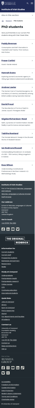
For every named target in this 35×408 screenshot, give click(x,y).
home (2, 21)
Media (3, 267)
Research (9, 21)
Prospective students (9, 258)
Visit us (3, 349)
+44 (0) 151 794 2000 (9, 340)
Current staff (6, 255)
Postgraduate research (10, 281)
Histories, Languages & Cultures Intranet (16, 194)
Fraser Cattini (8, 61)
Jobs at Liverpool (7, 302)
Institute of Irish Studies (13, 9)
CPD (3, 287)
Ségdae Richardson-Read (14, 119)
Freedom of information (10, 385)
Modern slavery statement (11, 394)
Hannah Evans (8, 73)
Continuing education (9, 290)
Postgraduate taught (9, 278)
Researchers (6, 264)
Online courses (6, 284)
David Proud (7, 104)
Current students (7, 252)
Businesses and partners (10, 261)
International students (9, 293)
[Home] (13, 3)
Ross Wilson (7, 165)
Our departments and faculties (12, 317)
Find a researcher (7, 311)
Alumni (3, 314)
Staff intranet (6, 197)
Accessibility (6, 382)
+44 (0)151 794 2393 (8, 223)
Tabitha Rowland (9, 133)
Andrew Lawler (8, 87)
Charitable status (7, 399)
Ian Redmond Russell (11, 148)
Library (4, 305)
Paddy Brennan (9, 43)
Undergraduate (7, 275)
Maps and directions (8, 346)
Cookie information (8, 388)
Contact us (5, 343)
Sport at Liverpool (8, 308)
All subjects (5, 319)
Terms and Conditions (9, 396)
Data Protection (7, 391)
